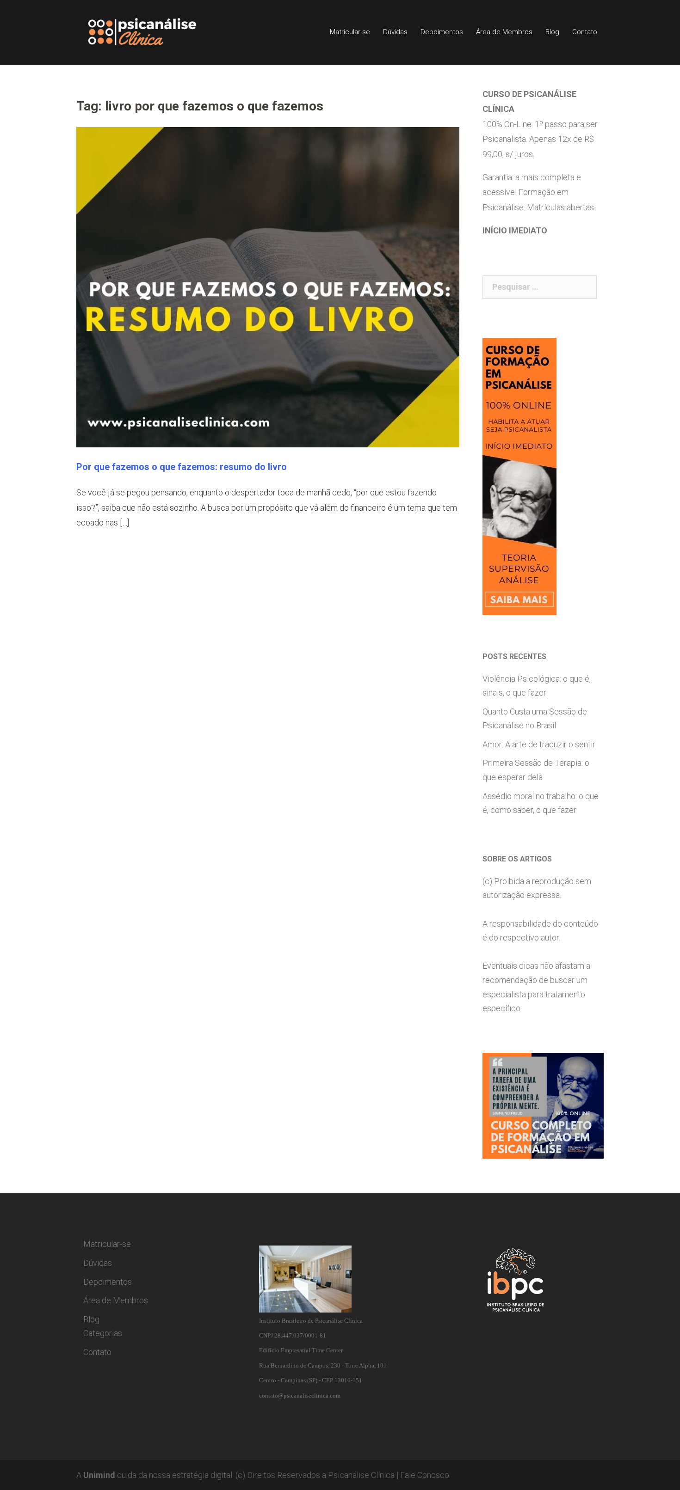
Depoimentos (441, 32)
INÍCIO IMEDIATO (514, 230)
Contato (584, 32)
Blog (552, 32)
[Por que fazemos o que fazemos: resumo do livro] (267, 286)
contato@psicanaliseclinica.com (299, 1395)
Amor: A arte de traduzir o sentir (538, 744)
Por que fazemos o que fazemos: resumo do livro (181, 466)
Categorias (102, 1333)
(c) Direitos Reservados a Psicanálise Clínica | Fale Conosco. (343, 1475)
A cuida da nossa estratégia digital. (155, 1475)
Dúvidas (395, 32)
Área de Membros (504, 32)
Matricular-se (350, 32)
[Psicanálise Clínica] (155, 32)
